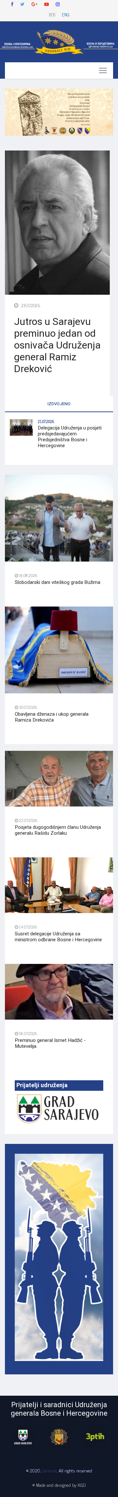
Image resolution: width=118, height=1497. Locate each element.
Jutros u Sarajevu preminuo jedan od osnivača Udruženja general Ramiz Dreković (57, 345)
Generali (49, 1470)
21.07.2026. (46, 421)
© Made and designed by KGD (59, 1484)
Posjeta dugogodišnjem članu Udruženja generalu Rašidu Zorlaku (58, 830)
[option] (22, 1437)
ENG (65, 14)
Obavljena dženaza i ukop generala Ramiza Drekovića (51, 717)
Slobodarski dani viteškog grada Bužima (57, 582)
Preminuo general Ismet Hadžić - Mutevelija (50, 1043)
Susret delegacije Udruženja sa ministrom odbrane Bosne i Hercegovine (58, 936)
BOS (52, 14)
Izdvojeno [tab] (59, 404)
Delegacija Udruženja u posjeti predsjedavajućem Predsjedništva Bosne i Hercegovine (70, 436)
